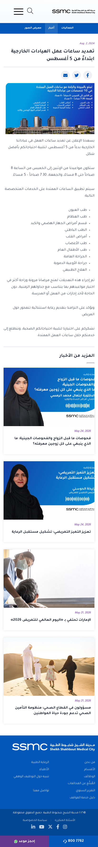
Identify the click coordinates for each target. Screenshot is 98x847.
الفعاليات (67, 28)
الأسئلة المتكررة (65, 820)
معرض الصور (33, 28)
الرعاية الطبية (40, 762)
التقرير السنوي (85, 790)
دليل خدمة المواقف (82, 798)
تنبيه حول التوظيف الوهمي (31, 776)
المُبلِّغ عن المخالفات (81, 783)
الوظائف (89, 776)
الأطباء (44, 769)
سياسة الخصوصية (35, 820)
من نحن (89, 762)
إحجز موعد (27, 841)
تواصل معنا (41, 790)
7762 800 (76, 841)
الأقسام (89, 769)
